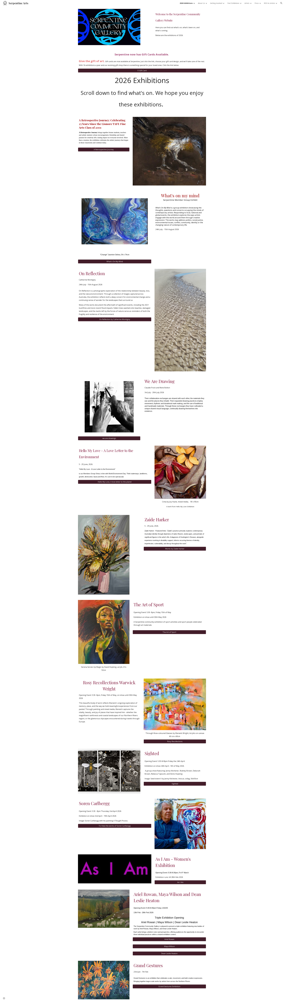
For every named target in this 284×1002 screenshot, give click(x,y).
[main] (180, 16)
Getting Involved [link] (216, 3)
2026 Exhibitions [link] (186, 3)
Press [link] (257, 3)
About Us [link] (201, 3)
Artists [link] (247, 3)
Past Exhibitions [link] (233, 3)
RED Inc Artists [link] (269, 3)
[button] (281, 3)
